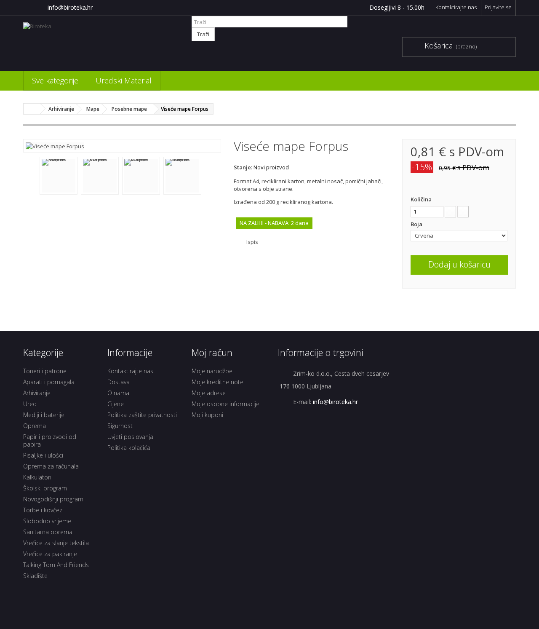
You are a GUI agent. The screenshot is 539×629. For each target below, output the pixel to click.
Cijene (115, 404)
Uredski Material (124, 80)
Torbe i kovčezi (43, 510)
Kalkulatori (37, 477)
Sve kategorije (55, 80)
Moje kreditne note (217, 382)
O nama (118, 393)
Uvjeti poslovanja (130, 437)
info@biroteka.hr (70, 7)
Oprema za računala (51, 466)
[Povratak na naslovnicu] (32, 109)
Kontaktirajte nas (456, 7)
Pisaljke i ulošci (43, 455)
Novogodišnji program (53, 499)
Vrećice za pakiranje (50, 554)
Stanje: (243, 167)
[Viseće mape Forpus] (55, 145)
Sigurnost (120, 426)
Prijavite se (498, 7)
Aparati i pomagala (49, 382)
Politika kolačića (128, 448)
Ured (30, 404)
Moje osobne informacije (225, 404)
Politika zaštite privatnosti (142, 415)
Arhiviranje (37, 393)
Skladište (35, 576)
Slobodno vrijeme (47, 521)
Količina (421, 199)
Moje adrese (209, 393)
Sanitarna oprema (47, 532)
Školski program (45, 488)
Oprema (34, 426)
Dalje (208, 176)
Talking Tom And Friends (56, 565)
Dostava (118, 382)
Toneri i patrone (45, 371)
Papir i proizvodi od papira (49, 440)
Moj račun (212, 352)
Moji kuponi (207, 415)
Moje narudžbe (212, 371)
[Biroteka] (101, 41)
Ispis (252, 242)
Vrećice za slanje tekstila (56, 543)
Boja (417, 224)
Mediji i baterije (43, 415)
